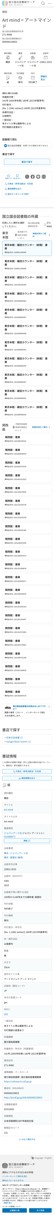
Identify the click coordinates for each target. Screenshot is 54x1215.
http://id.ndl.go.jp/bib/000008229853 (23, 1097)
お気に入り (8, 178)
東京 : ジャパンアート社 (16, 853)
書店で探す (27, 161)
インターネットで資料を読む (14, 1176)
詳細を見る (44, 78)
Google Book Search (17, 741)
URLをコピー (17, 178)
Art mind (8, 809)
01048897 (9, 836)
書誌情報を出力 (14, 188)
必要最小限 (15, 1210)
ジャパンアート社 (13, 833)
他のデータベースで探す (18, 194)
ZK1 (6, 1014)
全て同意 (40, 1210)
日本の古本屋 (13, 737)
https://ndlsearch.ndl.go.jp (18, 1081)
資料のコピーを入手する (13, 1180)
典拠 (25, 840)
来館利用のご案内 (39, 235)
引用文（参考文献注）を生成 (20, 183)
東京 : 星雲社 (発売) (13, 857)
